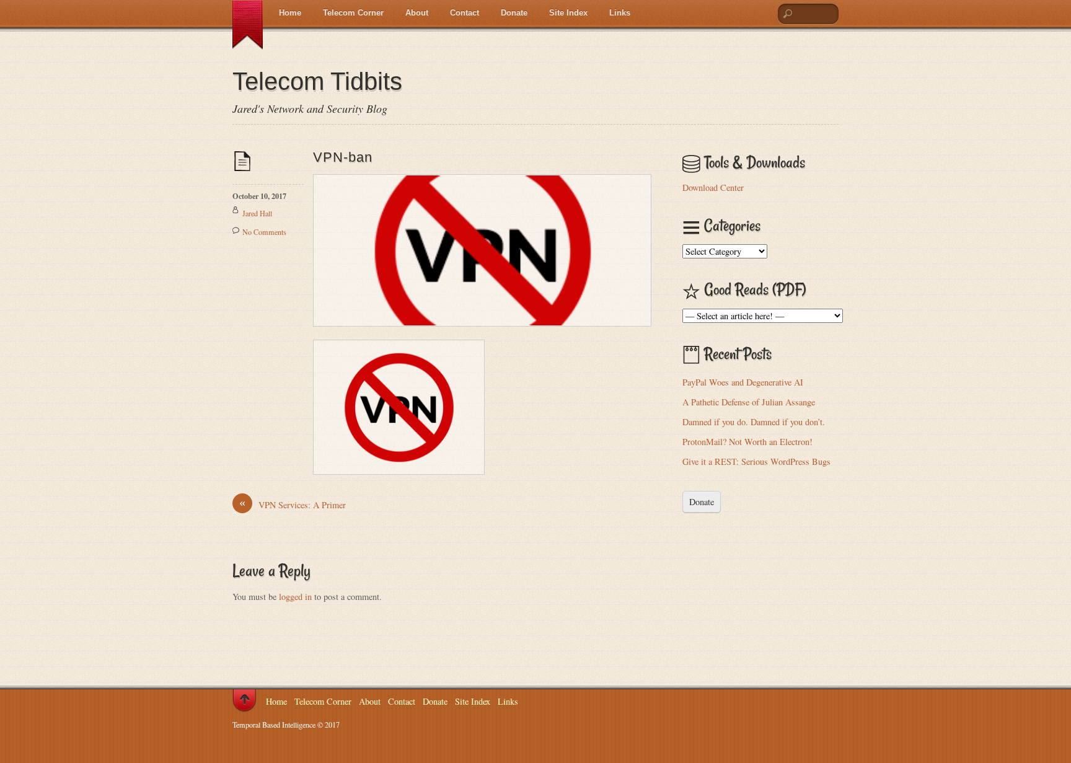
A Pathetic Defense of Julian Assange (748, 402)
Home (290, 12)
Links (619, 12)
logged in (295, 596)
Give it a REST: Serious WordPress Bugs (756, 461)
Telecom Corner (353, 12)
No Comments (264, 232)
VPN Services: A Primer (292, 504)
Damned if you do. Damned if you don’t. (753, 422)
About (416, 12)
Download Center (713, 187)
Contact (464, 12)
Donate (514, 12)
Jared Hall (257, 213)
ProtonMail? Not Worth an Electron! (747, 442)
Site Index (568, 12)
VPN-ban (342, 157)
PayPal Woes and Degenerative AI (742, 382)
